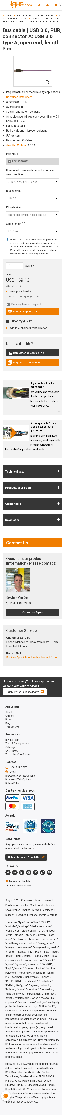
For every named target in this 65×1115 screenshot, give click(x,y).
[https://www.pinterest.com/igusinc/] (49, 872)
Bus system (13, 191)
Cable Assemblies (45, 15)
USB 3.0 (35, 18)
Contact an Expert (32, 612)
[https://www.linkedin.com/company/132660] (21, 872)
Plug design (13, 207)
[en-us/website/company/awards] (12, 826)
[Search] (39, 5)
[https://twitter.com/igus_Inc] (35, 872)
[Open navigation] (5, 5)
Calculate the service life (27, 353)
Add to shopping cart (23, 312)
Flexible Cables (24, 15)
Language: (19, 881)
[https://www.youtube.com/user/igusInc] (28, 872)
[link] (32, 354)
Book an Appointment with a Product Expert (32, 657)
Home (8, 15)
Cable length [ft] (15, 224)
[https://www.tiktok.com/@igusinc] (42, 872)
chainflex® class (16, 145)
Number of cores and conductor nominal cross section (30, 172)
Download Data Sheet (19, 97)
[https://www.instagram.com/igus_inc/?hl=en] (15, 872)
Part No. (11, 153)
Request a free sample (24, 363)
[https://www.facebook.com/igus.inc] (8, 872)
